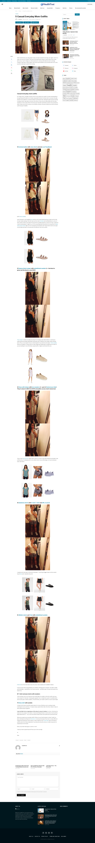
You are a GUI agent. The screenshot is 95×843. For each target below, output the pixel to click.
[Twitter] (11, 62)
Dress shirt (22, 703)
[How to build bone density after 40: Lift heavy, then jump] (38, 760)
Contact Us (37, 836)
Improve (67, 87)
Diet (75, 80)
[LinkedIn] (11, 65)
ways (64, 100)
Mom (25, 740)
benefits (68, 78)
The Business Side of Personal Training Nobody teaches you (22, 766)
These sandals (53, 342)
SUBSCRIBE (89, 4)
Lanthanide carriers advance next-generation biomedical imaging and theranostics (75, 49)
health (69, 85)
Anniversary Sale (51, 387)
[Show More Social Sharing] (40, 22)
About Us (31, 836)
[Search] (92, 1)
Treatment (75, 98)
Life (71, 87)
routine (71, 93)
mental (64, 89)
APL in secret (46, 502)
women (71, 100)
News (10, 8)
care (69, 81)
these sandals (22, 216)
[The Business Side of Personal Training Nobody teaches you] (22, 760)
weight (67, 100)
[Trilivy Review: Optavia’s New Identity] (71, 25)
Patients (77, 89)
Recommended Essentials (80, 8)
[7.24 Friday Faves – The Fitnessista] (53, 760)
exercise (68, 82)
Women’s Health (34, 8)
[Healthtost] (47, 4)
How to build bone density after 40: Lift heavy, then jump (37, 766)
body (72, 78)
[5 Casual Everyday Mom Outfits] (37, 39)
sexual (77, 93)
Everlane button (22, 147)
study (72, 96)
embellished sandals (40, 268)
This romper (19, 339)
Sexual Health (50, 8)
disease (64, 82)
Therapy (77, 96)
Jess (32, 219)
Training (70, 98)
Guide (64, 85)
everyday (21, 740)
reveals (64, 93)
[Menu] (2, 4)
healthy (75, 85)
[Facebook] (11, 59)
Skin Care (42, 8)
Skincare (68, 96)
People (64, 91)
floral (21, 573)
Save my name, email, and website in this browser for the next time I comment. (32, 791)
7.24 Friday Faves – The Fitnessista (51, 766)
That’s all (19, 684)
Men (76, 87)
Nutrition (64, 8)
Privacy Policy (44, 836)
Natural (69, 89)
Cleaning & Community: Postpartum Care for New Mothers (75, 55)
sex (74, 93)
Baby (64, 78)
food (78, 82)
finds (72, 82)
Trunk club (46, 720)
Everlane (42, 221)
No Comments (32, 19)
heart (64, 87)
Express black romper (25, 268)
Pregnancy (57, 8)
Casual (17, 740)
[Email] (11, 73)
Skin (64, 96)
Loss (74, 87)
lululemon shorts (23, 502)
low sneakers (36, 387)
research (74, 91)
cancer (65, 81)
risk (68, 93)
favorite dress (26, 458)
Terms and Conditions (54, 836)
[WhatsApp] (11, 70)
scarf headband (47, 147)
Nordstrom (33, 718)
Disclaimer (63, 836)
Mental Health (17, 8)
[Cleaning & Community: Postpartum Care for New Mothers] (66, 56)
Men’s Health (25, 8)
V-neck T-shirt (35, 502)
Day (72, 80)
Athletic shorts (23, 615)
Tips (64, 98)
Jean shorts (33, 147)
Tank (31, 615)
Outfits (29, 740)
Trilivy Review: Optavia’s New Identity (70, 32)
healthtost (20, 19)
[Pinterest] (11, 68)
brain (75, 78)
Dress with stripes (24, 387)
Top (67, 98)
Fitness (70, 8)
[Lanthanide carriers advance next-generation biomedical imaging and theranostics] (66, 49)
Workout (75, 100)
